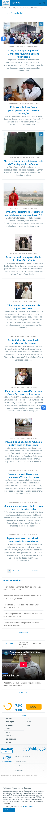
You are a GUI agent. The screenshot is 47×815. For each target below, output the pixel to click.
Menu (40, 3)
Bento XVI (30, 8)
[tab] (9, 643)
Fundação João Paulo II (22, 756)
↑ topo (23, 715)
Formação (10, 722)
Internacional (19, 770)
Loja (28, 725)
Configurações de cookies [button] (12, 806)
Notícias (4, 8)
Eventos (9, 718)
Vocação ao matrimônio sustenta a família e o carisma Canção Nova (22, 597)
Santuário (10, 735)
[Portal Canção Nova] (6, 3)
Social (8, 742)
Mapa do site (19, 766)
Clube (8, 732)
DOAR (7, 751)
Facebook (25, 749)
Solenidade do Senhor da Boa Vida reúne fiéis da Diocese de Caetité (22, 588)
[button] (3, 39)
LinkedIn (44, 749)
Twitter (30, 749)
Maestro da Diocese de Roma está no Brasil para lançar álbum (21, 606)
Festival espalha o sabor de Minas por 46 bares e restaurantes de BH (23, 615)
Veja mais (23, 632)
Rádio (29, 722)
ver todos (24, 693)
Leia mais (6, 803)
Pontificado (20, 8)
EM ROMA (9, 644)
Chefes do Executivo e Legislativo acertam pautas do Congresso (21, 624)
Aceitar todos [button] (9, 810)
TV (28, 718)
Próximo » (34, 571)
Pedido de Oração (20, 761)
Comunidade (11, 739)
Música (8, 729)
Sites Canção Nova (44, 3)
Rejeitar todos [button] (28, 806)
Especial (12, 8)
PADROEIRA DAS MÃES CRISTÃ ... (24, 644)
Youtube (34, 749)
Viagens (38, 8)
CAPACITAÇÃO (38, 644)
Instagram (39, 749)
